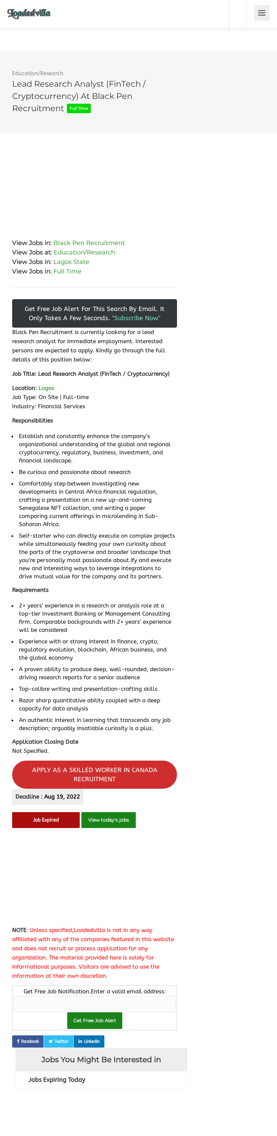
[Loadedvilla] (29, 9)
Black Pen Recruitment (89, 243)
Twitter (62, 1041)
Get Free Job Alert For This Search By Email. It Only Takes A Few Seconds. (95, 313)
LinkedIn (92, 1041)
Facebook (30, 1041)
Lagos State (71, 262)
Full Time (67, 271)
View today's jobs (108, 820)
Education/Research (37, 73)
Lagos (46, 388)
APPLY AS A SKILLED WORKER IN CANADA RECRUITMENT (94, 774)
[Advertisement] (94, 180)
